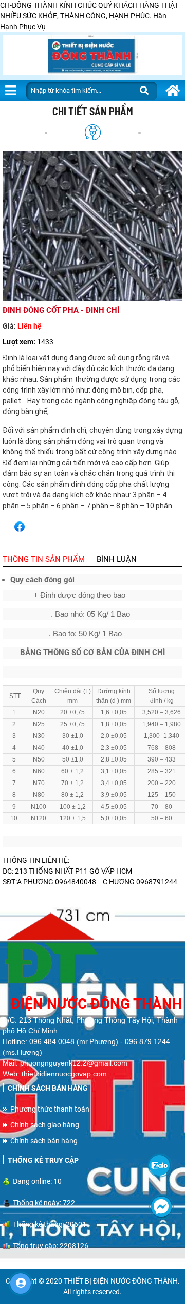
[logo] (92, 950)
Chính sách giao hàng (44, 1125)
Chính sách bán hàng (44, 1141)
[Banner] (92, 56)
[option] (92, 226)
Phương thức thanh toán (49, 1109)
